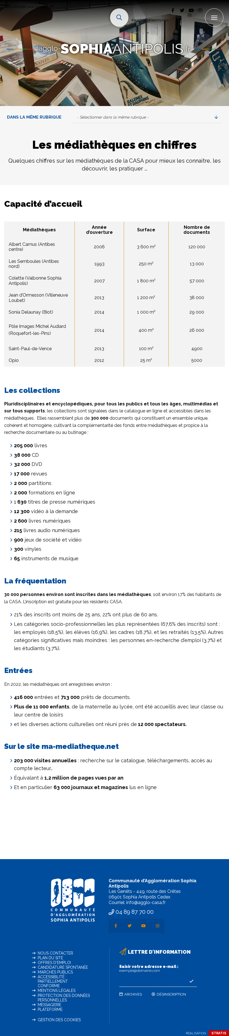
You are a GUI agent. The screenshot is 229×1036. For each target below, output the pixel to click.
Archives (133, 994)
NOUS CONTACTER (55, 953)
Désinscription (171, 994)
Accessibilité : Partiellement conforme (53, 981)
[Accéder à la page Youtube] (191, 10)
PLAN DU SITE (50, 958)
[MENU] (214, 17)
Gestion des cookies (59, 1020)
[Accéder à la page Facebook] (172, 10)
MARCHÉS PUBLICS (55, 972)
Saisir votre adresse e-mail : (148, 968)
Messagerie (49, 1005)
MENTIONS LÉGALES (56, 990)
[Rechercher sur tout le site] (119, 17)
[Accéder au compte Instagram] (200, 10)
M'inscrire (191, 981)
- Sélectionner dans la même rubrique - (113, 117)
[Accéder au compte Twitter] (182, 10)
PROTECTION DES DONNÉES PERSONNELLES (64, 997)
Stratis (218, 1033)
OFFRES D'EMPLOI (54, 962)
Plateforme (50, 1009)
